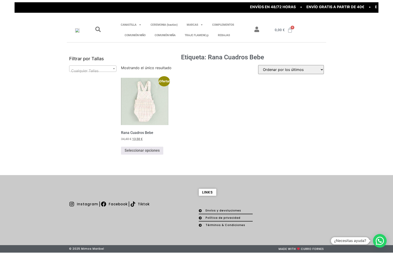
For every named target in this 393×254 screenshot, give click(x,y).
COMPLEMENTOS (223, 24)
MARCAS (192, 24)
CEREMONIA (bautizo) (164, 24)
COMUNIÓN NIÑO (135, 35)
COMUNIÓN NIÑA (165, 35)
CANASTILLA (128, 24)
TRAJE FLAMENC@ (197, 35)
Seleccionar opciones (142, 150)
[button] (380, 241)
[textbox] (92, 71)
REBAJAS (224, 35)
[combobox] (92, 68)
